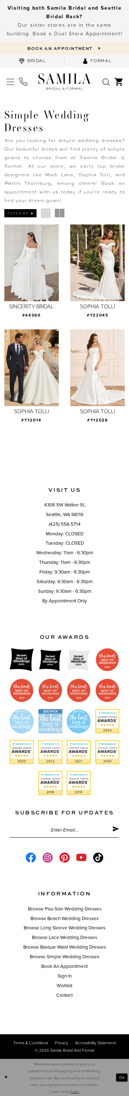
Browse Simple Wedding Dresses (64, 957)
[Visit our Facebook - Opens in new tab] (31, 858)
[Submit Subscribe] (115, 830)
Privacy (61, 1042)
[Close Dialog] (5, 1077)
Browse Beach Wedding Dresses (64, 918)
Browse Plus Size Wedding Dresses (64, 909)
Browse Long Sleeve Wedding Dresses (64, 928)
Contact (64, 995)
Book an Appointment (64, 966)
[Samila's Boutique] (64, 81)
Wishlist (64, 986)
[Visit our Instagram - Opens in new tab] (48, 858)
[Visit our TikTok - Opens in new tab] (98, 858)
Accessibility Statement (95, 1042)
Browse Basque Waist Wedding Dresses (64, 947)
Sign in (65, 976)
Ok (122, 1077)
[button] (10, 81)
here (75, 1091)
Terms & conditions (30, 1042)
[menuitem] (32, 61)
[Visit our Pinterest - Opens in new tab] (64, 858)
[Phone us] (23, 81)
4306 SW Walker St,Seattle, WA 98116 (64, 509)
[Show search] (106, 81)
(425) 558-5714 (65, 524)
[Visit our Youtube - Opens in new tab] (81, 858)
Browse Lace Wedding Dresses (64, 937)
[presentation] (31, 262)
